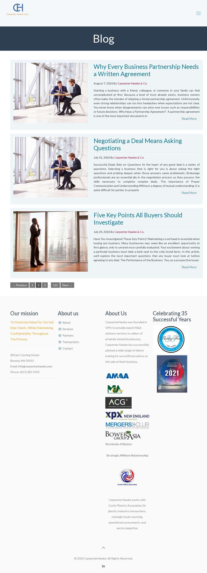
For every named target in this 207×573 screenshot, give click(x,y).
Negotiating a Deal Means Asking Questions (138, 144)
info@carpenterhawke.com (35, 366)
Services (67, 329)
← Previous (19, 285)
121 (55, 285)
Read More (189, 118)
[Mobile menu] (198, 13)
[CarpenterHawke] (17, 13)
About (66, 322)
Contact (67, 348)
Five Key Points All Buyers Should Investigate (138, 218)
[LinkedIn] (103, 566)
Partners (68, 335)
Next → (67, 285)
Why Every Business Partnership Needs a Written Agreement (146, 70)
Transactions (70, 342)
